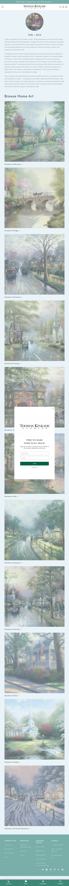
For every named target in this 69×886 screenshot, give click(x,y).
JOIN (34, 464)
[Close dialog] (53, 408)
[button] (60, 7)
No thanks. (34, 467)
